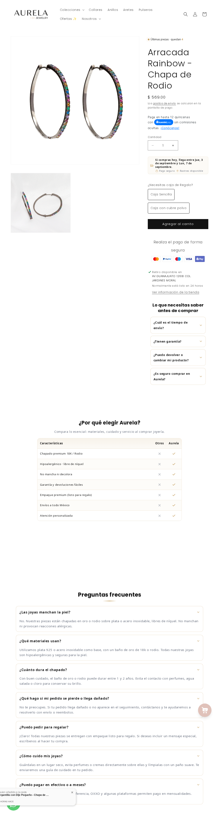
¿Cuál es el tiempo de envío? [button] (171, 325)
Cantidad (154, 137)
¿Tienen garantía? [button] (168, 341)
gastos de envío (164, 103)
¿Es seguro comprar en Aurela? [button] (172, 376)
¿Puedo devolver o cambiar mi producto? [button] (171, 357)
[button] (71, 9)
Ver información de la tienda (175, 292)
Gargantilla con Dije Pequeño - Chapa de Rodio (50, 794)
